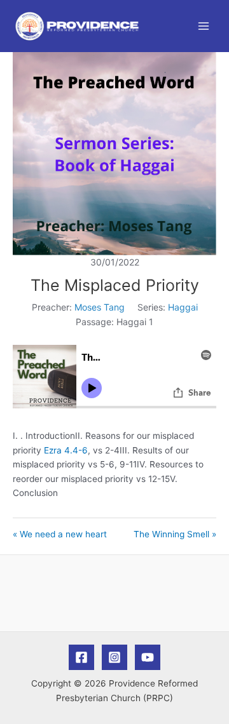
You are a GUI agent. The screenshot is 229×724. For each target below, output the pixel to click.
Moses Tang (99, 307)
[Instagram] (114, 657)
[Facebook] (81, 657)
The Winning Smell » (175, 534)
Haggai (183, 307)
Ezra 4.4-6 (66, 450)
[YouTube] (147, 657)
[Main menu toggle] (204, 26)
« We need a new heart (60, 534)
